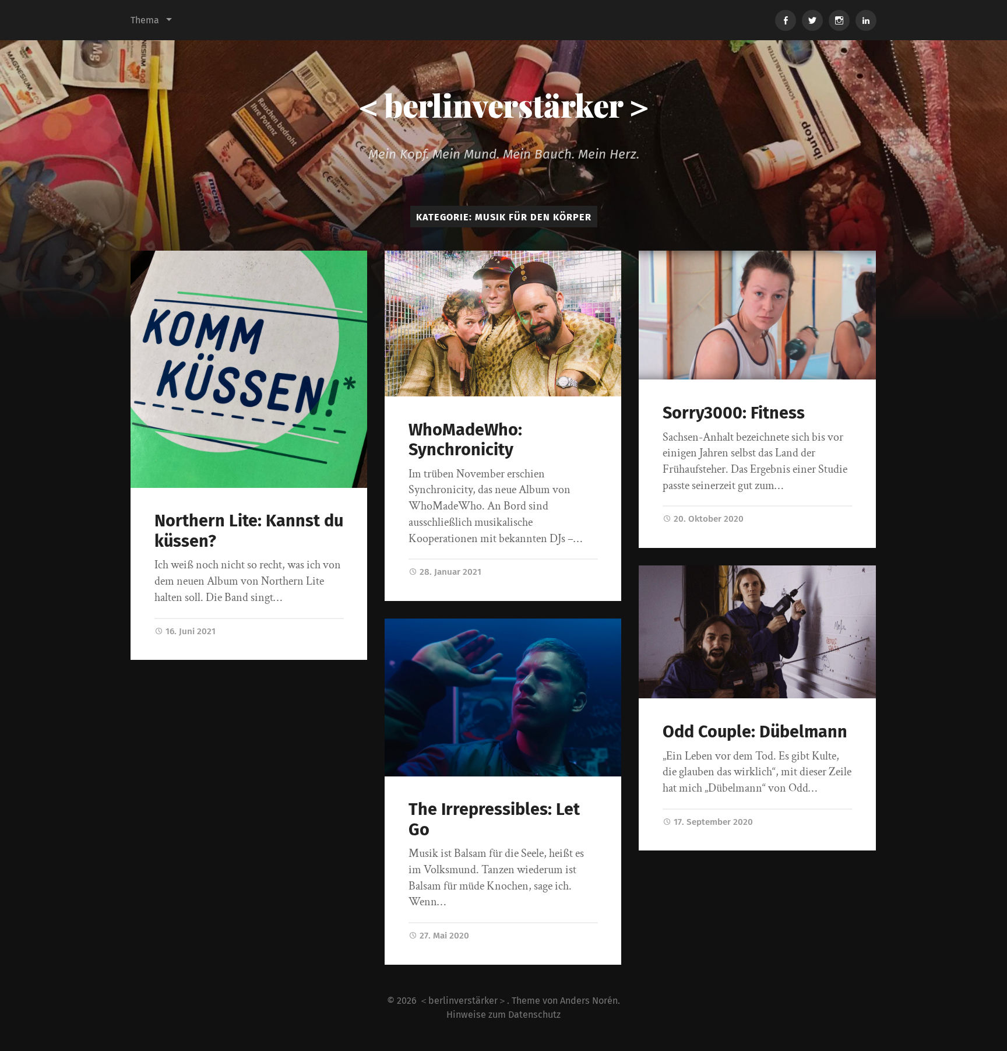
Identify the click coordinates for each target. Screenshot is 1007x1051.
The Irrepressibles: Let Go (494, 819)
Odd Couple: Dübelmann (755, 732)
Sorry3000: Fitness (734, 413)
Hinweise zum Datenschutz (503, 1014)
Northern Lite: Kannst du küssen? (248, 531)
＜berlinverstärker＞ (504, 105)
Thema (145, 20)
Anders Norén (589, 1000)
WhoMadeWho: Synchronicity (465, 440)
